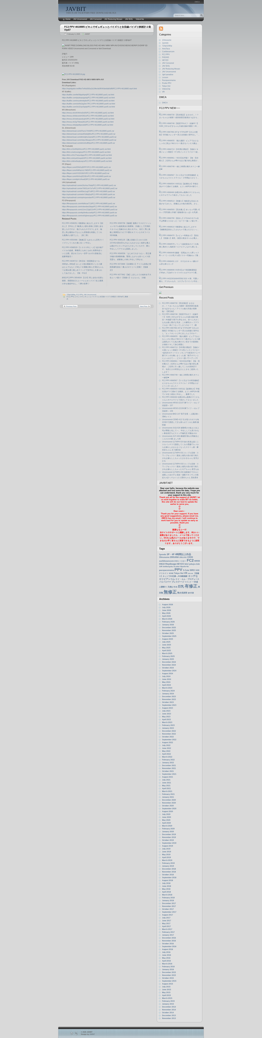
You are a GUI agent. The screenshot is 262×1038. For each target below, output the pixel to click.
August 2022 (167, 742)
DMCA (197, 2)
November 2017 (169, 906)
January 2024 (168, 694)
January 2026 (168, 625)
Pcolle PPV (166, 83)
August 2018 (167, 880)
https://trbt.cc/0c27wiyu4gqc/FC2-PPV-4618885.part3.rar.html (87, 155)
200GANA (174, 557)
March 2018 (167, 895)
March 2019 (167, 860)
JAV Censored (96, 19)
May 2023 (166, 717)
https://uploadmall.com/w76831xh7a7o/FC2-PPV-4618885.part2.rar (89, 188)
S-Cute (186, 570)
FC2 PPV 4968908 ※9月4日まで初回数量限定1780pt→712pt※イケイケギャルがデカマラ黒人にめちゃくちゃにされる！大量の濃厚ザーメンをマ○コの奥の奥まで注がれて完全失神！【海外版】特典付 (179, 271)
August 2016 (167, 949)
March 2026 (167, 619)
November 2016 (169, 941)
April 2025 (166, 651)
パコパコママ (165, 582)
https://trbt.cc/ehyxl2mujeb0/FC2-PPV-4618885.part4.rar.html (87, 158)
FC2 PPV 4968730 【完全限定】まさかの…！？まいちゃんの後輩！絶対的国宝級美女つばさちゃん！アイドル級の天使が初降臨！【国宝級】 (179, 116)
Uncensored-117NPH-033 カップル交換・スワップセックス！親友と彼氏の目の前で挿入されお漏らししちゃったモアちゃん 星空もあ (180, 466)
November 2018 (169, 872)
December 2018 (169, 869)
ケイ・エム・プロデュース (187, 579)
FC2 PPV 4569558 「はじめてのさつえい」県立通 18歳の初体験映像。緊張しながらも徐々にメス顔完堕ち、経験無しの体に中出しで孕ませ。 (130, 256)
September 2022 (169, 740)
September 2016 (169, 946)
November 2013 (169, 1018)
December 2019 (169, 834)
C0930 (190, 557)
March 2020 (167, 826)
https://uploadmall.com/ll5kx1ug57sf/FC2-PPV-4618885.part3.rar (88, 191)
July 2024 (166, 676)
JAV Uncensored (80, 19)
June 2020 (166, 817)
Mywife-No (184, 566)
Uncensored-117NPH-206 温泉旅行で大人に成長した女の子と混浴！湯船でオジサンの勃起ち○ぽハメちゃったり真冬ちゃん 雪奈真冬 (180, 475)
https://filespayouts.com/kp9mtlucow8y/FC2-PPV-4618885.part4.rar (89, 213)
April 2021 (166, 788)
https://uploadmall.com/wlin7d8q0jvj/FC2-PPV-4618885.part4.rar (88, 194)
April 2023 (166, 719)
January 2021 (168, 797)
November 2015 (169, 975)
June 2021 (166, 783)
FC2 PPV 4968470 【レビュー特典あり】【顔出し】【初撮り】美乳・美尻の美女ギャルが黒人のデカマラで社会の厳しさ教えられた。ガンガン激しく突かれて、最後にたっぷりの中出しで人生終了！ (179, 237)
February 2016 (168, 967)
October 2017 (168, 909)
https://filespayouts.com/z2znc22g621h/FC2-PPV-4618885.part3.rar (89, 210)
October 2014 (168, 1013)
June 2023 (166, 714)
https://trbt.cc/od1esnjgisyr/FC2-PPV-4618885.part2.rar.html (86, 152)
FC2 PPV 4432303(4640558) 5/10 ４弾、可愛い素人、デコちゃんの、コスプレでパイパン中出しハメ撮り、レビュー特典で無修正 (179, 280)
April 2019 (166, 857)
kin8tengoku (168, 566)
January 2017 (168, 935)
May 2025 (166, 648)
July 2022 (166, 745)
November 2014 (169, 1010)
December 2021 (169, 765)
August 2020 (167, 811)
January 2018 (168, 900)
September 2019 (169, 843)
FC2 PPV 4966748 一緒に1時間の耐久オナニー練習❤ (179, 167)
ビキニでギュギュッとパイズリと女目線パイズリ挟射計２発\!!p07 (99, 296)
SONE (171, 573)
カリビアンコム (167, 579)
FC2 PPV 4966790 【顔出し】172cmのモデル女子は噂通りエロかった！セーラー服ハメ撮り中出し (179, 219)
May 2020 (166, 820)
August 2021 (167, 777)
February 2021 (168, 794)
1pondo (165, 43)
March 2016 (167, 964)
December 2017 (169, 903)
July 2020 (166, 814)
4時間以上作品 (183, 554)
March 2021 (167, 791)
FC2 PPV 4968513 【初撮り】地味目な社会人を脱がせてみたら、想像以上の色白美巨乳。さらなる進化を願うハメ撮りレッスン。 (179, 202)
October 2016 (168, 944)
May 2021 (166, 786)
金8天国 (191, 593)
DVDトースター (180, 561)
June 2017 (166, 921)
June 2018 (166, 886)
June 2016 (166, 955)
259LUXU (183, 557)
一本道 (195, 582)
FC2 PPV (79, 294)
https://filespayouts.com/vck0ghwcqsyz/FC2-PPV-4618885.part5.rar (89, 216)
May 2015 (166, 992)
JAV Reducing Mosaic (113, 19)
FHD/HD (165, 57)
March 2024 (167, 688)
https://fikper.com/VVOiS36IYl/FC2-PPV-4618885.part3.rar (85, 173)
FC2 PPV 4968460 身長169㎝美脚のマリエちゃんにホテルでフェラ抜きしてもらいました (179, 193)
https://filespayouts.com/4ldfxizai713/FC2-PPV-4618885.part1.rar (88, 203)
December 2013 (169, 1015)
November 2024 (169, 665)
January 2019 (168, 866)
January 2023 (168, 728)
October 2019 (168, 840)
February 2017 (168, 932)
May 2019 (166, 855)
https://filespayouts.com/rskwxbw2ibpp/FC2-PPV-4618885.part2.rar (89, 207)
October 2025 (168, 633)
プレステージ (177, 582)
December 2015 (169, 972)
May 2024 (166, 682)
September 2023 (169, 705)
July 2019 (166, 849)
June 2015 (166, 990)
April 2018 (166, 892)
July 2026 (166, 607)
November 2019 (169, 837)
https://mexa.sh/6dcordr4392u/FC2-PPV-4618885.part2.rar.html (88, 116)
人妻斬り (163, 587)
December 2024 (169, 662)
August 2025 (167, 639)
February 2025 (168, 656)
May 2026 (166, 613)
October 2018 (168, 875)
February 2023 (168, 725)
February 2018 (168, 898)
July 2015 (166, 987)
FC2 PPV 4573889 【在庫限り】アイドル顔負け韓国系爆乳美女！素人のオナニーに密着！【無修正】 (130, 267)
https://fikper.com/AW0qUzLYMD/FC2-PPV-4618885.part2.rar (87, 170)
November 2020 (169, 803)
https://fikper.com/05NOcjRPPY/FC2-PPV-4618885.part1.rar (86, 167)
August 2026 (167, 605)
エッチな (193, 576)
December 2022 (169, 731)
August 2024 (167, 673)
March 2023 (167, 722)
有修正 (191, 586)
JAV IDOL (129, 19)
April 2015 (166, 995)
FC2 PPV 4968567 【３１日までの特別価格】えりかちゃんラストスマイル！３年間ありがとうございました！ (179, 176)
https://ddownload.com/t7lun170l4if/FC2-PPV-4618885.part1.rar (88, 131)
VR (163, 92)
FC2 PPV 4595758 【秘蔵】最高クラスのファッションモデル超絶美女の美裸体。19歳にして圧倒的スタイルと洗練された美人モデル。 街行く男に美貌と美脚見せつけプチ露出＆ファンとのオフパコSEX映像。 (130, 229)
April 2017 (166, 926)
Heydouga (170, 564)
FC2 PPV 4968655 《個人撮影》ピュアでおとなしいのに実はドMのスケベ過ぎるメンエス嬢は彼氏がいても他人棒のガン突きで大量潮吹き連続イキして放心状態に (179, 142)
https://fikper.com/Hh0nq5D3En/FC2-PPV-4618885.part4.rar (86, 176)
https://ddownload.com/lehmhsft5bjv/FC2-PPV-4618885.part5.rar (88, 143)
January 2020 (168, 832)
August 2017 (167, 915)
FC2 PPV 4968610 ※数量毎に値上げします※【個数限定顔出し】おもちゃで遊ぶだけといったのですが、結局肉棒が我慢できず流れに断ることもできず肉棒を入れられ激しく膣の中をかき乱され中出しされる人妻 (179, 228)
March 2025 (167, 653)
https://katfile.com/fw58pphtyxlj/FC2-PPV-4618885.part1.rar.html (88, 95)
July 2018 (166, 883)
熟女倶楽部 (182, 593)
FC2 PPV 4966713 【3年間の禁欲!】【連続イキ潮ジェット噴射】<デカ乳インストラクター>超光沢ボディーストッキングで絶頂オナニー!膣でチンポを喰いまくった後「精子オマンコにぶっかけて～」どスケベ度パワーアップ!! (179, 150)
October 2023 (168, 702)
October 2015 (168, 978)
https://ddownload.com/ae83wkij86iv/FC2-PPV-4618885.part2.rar (88, 134)
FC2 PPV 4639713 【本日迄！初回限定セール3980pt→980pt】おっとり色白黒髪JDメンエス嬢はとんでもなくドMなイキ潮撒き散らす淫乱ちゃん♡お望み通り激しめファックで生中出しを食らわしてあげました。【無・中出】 (83, 267)
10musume (166, 40)
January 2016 (168, 969)
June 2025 (166, 645)
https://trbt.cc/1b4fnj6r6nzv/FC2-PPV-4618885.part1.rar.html (86, 149)
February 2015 (168, 1001)
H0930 (197, 561)
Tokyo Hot (166, 86)
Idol (186, 564)
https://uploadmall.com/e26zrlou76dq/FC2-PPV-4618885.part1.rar (89, 185)
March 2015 (167, 998)
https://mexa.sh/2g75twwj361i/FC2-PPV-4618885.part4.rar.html (88, 122)
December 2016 (169, 938)
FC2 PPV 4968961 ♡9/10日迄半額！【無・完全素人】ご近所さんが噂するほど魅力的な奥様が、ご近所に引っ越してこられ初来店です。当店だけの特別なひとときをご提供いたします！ (179, 159)
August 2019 (167, 846)
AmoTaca (166, 49)
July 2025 (166, 642)
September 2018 (169, 877)
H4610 (162, 564)
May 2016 (166, 958)
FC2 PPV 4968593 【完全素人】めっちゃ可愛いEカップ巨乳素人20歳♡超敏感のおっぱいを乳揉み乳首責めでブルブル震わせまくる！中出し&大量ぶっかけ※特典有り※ (179, 211)
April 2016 (166, 961)
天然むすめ (172, 587)
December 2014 (169, 1007)
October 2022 (168, 737)
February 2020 (168, 829)
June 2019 (166, 852)
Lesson (165, 77)
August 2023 (167, 708)
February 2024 (168, 691)
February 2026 (168, 622)
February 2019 (168, 863)
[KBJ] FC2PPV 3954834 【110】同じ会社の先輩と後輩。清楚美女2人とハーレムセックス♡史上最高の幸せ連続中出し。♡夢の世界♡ (83, 281)
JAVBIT (76, 8)
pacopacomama (166, 570)
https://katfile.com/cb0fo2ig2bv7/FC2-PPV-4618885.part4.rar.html (88, 104)
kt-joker (177, 566)
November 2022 (169, 734)
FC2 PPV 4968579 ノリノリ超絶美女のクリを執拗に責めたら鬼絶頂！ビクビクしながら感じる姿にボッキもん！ (179, 245)
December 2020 (169, 800)
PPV (72, 296)
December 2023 (169, 696)
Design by (88, 1034)
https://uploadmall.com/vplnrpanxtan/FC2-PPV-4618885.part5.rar (88, 197)
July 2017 (166, 918)
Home (68, 19)
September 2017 (169, 912)
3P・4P (171, 554)
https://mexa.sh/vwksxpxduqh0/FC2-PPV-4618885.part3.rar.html (88, 119)
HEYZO (165, 60)
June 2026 (166, 610)
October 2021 (168, 771)
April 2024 (166, 685)
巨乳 (181, 586)
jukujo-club (194, 564)
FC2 (68, 296)
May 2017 (166, 923)
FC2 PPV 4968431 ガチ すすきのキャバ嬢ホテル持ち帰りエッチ (179, 262)
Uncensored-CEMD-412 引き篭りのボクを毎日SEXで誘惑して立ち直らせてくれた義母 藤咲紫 (180, 422)
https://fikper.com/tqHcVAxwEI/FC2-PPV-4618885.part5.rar (86, 179)
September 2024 (169, 671)
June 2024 (166, 679)
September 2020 (169, 809)
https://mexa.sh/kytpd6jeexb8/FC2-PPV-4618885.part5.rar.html (87, 125)
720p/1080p (71, 294)
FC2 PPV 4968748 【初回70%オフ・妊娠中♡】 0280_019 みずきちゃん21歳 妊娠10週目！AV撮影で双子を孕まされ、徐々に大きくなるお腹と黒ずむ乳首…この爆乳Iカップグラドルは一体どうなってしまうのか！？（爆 (179, 124)
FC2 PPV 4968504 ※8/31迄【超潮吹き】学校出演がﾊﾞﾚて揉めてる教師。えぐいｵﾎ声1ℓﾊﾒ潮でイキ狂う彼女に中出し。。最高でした (179, 185)
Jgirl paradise (167, 74)
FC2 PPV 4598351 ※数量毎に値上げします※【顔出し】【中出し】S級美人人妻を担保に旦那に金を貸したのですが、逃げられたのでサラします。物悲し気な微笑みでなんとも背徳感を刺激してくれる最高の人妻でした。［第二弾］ (82, 229)
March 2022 (167, 757)
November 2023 (169, 699)
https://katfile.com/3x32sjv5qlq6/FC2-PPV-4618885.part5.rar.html (88, 107)
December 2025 (169, 628)
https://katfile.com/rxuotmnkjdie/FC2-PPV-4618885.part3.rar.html (88, 101)
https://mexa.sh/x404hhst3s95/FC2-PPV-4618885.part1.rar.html (88, 113)
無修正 (170, 591)
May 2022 (166, 751)
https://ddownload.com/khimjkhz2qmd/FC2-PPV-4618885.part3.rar (89, 137)
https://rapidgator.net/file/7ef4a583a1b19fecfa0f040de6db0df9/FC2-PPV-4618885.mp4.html (99, 89)
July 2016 (166, 952)
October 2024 (168, 668)
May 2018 (166, 889)
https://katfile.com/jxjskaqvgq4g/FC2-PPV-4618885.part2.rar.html (88, 98)
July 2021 (166, 780)
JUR (160, 566)
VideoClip (140, 19)
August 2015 (167, 984)
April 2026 (166, 616)
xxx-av (190, 573)
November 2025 (169, 630)
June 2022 (166, 748)
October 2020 (168, 806)
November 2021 (169, 768)
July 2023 (166, 711)
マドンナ (188, 582)
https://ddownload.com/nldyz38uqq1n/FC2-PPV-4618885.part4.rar (89, 140)
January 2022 (168, 763)
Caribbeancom (168, 52)
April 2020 (166, 823)
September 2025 (169, 636)
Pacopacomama (169, 80)
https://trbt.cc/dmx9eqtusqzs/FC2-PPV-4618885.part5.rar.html (87, 161)
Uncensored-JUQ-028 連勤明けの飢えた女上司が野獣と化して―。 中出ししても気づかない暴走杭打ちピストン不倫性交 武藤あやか (180, 430)
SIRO (192, 570)
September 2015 (169, 981)
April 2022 (166, 754)
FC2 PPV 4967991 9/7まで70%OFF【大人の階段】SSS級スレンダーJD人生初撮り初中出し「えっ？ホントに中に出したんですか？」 (179, 133)
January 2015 (168, 1004)
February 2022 (168, 760)
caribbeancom (166, 561)
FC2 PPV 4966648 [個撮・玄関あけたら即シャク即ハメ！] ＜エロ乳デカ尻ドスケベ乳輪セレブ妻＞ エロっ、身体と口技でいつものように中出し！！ (179, 254)
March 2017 (167, 929)
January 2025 (168, 659)
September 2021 (169, 774)
